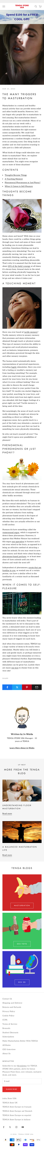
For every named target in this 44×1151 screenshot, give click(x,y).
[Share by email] (37, 687)
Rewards (6, 1028)
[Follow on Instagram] (16, 1127)
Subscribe (11, 1089)
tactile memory (30, 332)
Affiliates (6, 1045)
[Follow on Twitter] (10, 1127)
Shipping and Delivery (12, 1003)
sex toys (14, 668)
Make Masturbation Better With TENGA (20, 1041)
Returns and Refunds (11, 1007)
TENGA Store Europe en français (16, 1107)
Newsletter (22, 1066)
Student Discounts (10, 1032)
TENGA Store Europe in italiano (16, 1119)
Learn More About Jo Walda (22, 748)
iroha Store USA (9, 1098)
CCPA (4, 1020)
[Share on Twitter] (17, 687)
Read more (7, 813)
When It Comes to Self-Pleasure (19, 186)
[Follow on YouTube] (23, 1127)
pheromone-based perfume (14, 556)
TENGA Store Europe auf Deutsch (17, 1111)
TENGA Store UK (9, 1103)
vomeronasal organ (10, 532)
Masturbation (22, 905)
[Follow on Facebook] (3, 1127)
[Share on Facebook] (7, 687)
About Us (6, 1053)
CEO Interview (9, 1049)
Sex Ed (22, 982)
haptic (14, 367)
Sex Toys (22, 944)
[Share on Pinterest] (27, 687)
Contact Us (7, 999)
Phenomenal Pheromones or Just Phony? (22, 182)
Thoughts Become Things (16, 175)
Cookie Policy (8, 1016)
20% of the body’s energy (19, 266)
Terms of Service (9, 1024)
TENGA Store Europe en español (16, 1115)
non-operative (18, 541)
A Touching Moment (14, 179)
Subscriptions (8, 1037)
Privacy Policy (8, 1011)
